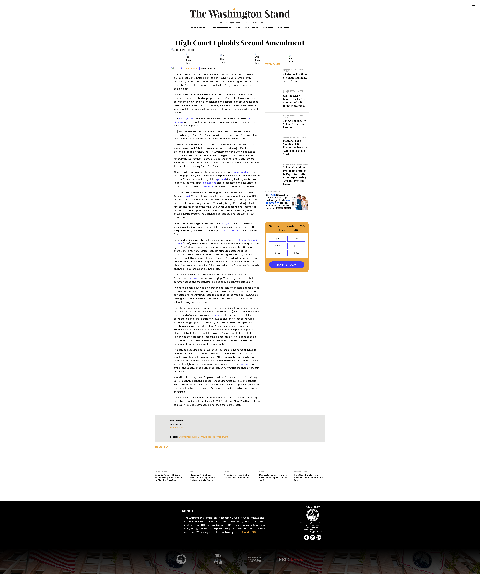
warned (219, 315)
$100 (277, 245)
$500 (277, 252)
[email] (257, 59)
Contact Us (318, 532)
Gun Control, (185, 436)
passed (221, 179)
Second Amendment (218, 436)
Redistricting (251, 27)
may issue (207, 186)
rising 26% (226, 223)
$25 (277, 238)
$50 (296, 238)
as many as (209, 182)
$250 (296, 245)
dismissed (193, 278)
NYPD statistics (232, 230)
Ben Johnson (191, 68)
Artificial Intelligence (220, 27)
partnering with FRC (245, 532)
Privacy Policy (308, 532)
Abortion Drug (198, 27)
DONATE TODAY (287, 264)
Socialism (268, 27)
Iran (238, 27)
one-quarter (241, 172)
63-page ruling (186, 118)
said (187, 196)
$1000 (296, 252)
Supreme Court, (200, 436)
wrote (244, 364)
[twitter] (222, 59)
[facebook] (188, 59)
